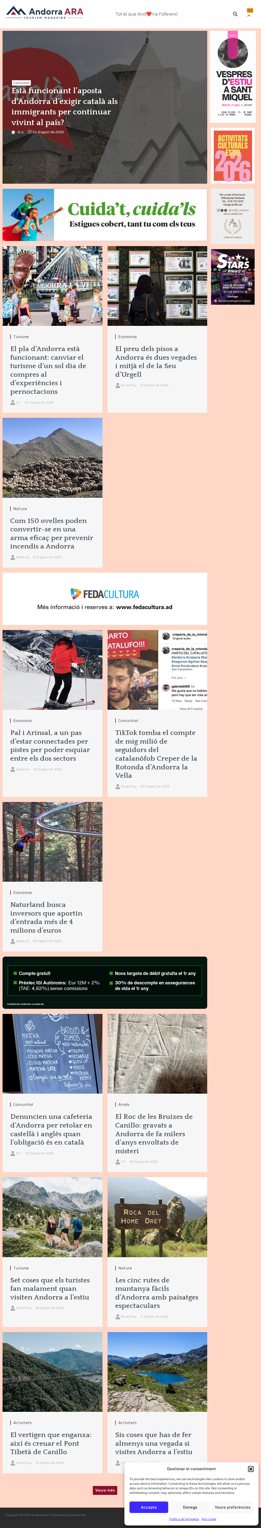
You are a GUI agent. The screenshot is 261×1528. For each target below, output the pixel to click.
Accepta (149, 1507)
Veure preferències (233, 1507)
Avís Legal (209, 1519)
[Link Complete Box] (52, 329)
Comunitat (21, 83)
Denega (190, 1507)
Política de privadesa (184, 1519)
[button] (250, 1468)
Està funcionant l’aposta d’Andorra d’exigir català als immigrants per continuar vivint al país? (64, 106)
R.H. (21, 132)
